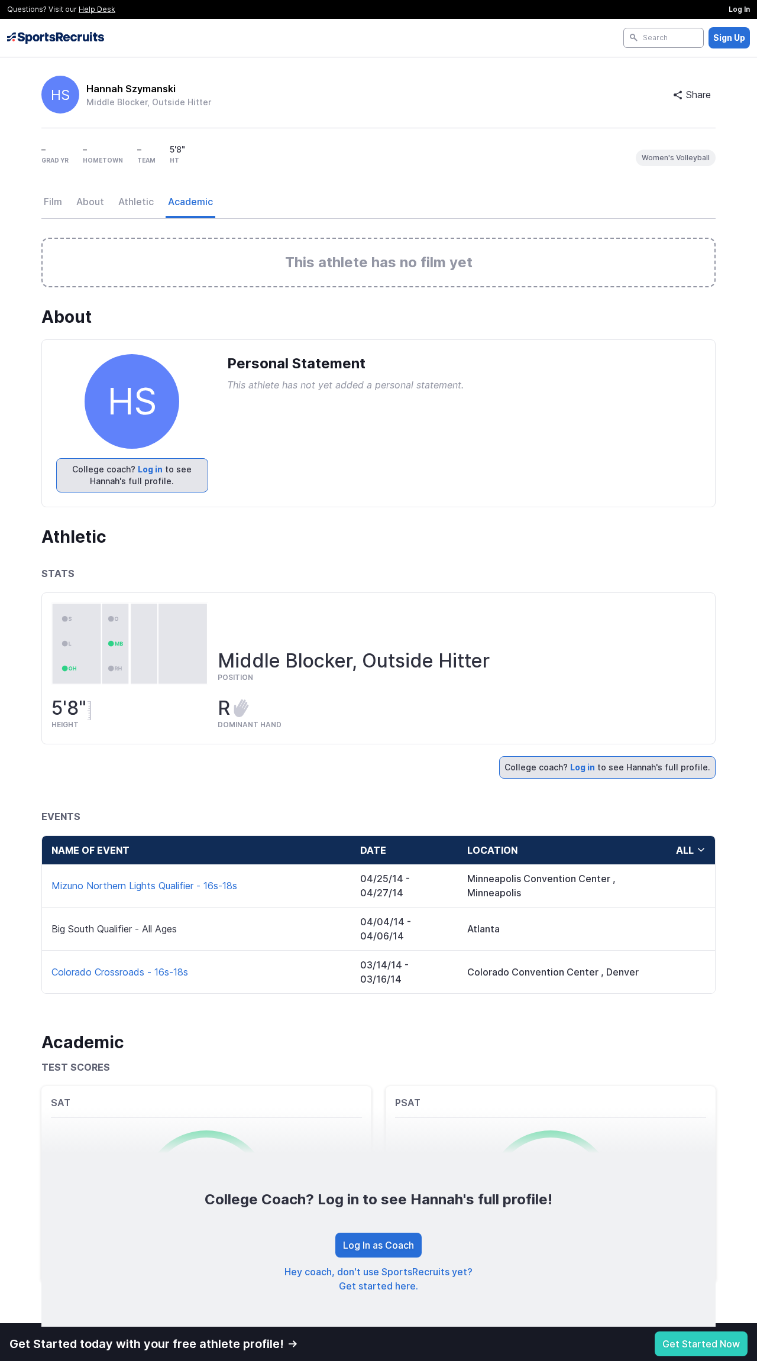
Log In (739, 9)
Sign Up (729, 38)
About (90, 202)
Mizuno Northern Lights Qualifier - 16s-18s (144, 886)
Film (53, 202)
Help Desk (97, 9)
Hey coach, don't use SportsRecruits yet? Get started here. (378, 1279)
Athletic (136, 202)
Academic (190, 202)
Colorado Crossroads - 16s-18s (119, 972)
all (685, 850)
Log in (150, 469)
